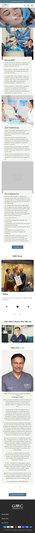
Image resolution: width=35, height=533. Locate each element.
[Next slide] (20, 314)
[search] (24, 5)
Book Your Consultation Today (17, 1)
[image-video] (17, 333)
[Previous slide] (15, 314)
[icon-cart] (28, 5)
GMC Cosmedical (12, 530)
